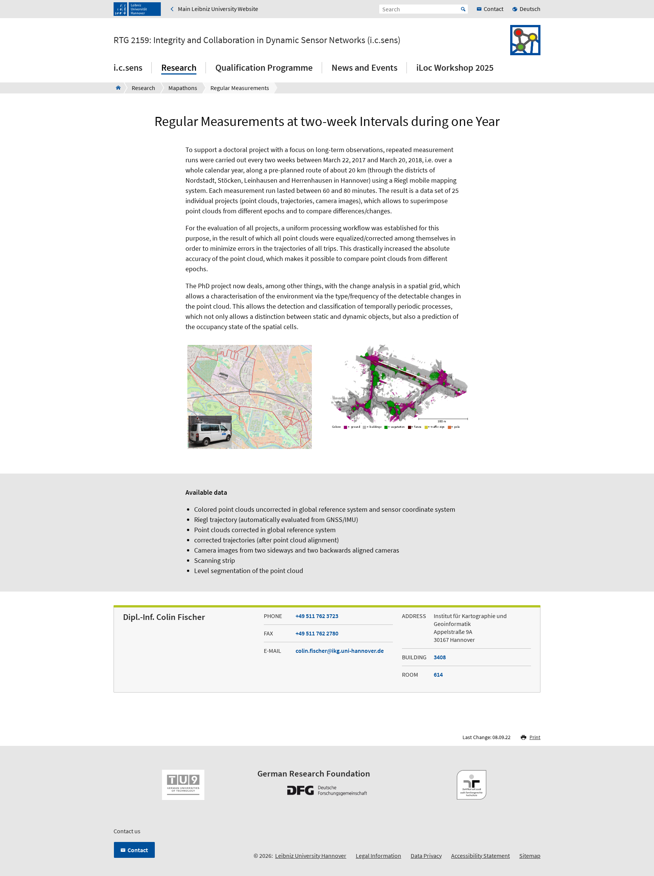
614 (438, 674)
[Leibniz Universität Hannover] (137, 9)
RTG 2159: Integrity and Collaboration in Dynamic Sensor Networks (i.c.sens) (257, 40)
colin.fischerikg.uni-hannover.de (340, 650)
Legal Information (378, 855)
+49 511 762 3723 (317, 616)
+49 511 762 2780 (317, 633)
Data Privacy (426, 855)
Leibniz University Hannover (310, 855)
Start (463, 9)
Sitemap (529, 855)
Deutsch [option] (530, 8)
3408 (440, 657)
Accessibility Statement (480, 855)
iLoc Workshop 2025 (455, 67)
